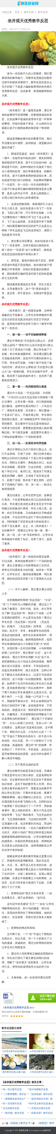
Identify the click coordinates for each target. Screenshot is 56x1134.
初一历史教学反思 (12, 1103)
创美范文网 (23, 1130)
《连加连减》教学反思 (41, 1094)
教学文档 (29, 12)
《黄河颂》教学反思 (13, 1113)
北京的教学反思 (11, 1108)
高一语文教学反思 (12, 1089)
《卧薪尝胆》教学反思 (41, 1113)
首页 (17, 12)
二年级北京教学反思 (39, 1108)
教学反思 (43, 12)
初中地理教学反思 (38, 1089)
